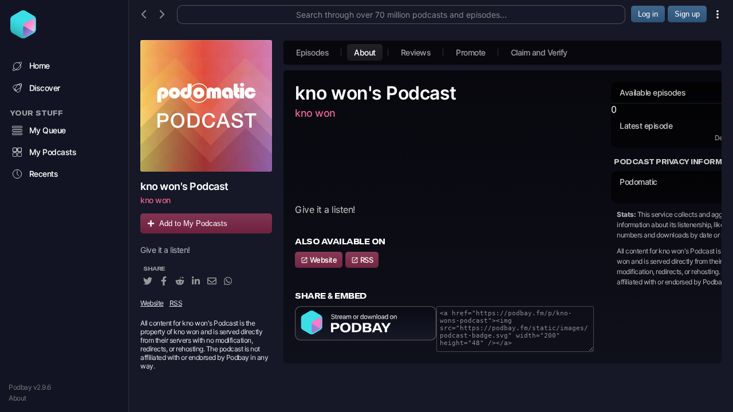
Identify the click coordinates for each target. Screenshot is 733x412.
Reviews (416, 52)
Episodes (312, 52)
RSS (176, 303)
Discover (44, 88)
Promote (471, 52)
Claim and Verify (539, 52)
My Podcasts (53, 152)
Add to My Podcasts (193, 223)
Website (152, 303)
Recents (43, 174)
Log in (648, 14)
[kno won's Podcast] (206, 106)
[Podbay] (23, 35)
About (17, 398)
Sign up (687, 14)
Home (39, 65)
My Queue (47, 130)
